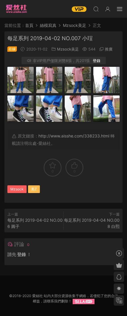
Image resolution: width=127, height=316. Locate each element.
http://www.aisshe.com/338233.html (73, 135)
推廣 (109, 49)
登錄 (96, 61)
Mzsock (17, 189)
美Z (34, 189)
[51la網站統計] (84, 301)
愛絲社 (16, 9)
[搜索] (96, 9)
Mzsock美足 (68, 49)
